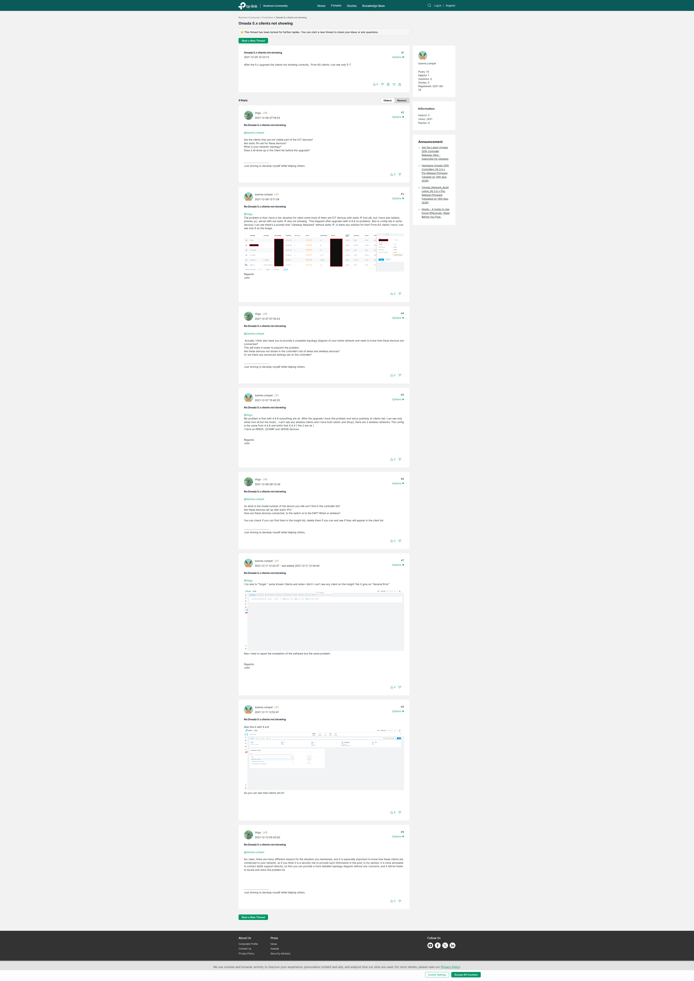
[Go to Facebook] (438, 945)
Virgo (258, 112)
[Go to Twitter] (445, 946)
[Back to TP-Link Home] (248, 5)
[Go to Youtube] (430, 945)
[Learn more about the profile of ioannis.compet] (249, 196)
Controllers (267, 17)
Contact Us (245, 948)
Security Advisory (280, 953)
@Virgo (248, 214)
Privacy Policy (246, 953)
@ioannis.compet (254, 132)
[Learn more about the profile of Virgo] (249, 115)
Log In (437, 5)
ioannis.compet (264, 194)
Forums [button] (336, 5)
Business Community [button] (275, 5)
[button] (321, 5)
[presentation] (248, 115)
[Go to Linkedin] (452, 945)
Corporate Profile (248, 943)
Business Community (249, 17)
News (274, 943)
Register (450, 5)
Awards (275, 948)
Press (274, 938)
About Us (245, 938)
